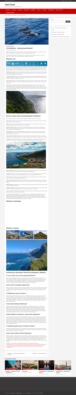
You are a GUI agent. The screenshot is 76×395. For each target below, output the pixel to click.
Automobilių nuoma (10, 12)
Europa (7, 368)
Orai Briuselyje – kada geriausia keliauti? (57, 34)
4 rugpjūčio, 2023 (9, 50)
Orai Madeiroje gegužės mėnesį (11, 344)
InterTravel (10, 4)
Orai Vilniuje (7, 382)
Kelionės (8, 46)
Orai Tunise (7, 388)
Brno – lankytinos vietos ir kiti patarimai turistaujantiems (60, 36)
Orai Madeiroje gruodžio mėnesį (22, 344)
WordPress (41, 393)
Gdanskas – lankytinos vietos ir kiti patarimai (58, 27)
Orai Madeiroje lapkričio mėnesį (42, 344)
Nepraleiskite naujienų (11, 358)
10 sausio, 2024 (25, 372)
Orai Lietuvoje (7, 380)
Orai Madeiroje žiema (9, 347)
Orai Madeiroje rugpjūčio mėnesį (29, 345)
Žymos (66, 0)
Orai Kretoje (24, 388)
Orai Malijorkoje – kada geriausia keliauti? (39, 353)
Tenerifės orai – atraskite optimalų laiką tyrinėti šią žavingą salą (16, 354)
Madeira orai (10, 343)
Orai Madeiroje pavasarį (20, 345)
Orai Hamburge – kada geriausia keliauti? (58, 32)
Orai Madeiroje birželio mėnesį (33, 343)
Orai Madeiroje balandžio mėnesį (23, 343)
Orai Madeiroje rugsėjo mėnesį (39, 345)
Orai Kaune (52, 30)
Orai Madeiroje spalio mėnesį (20, 346)
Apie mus (69, 0)
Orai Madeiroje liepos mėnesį (11, 345)
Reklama (62, 0)
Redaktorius (14, 50)
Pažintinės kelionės (12, 368)
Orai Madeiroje (15, 343)
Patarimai (12, 46)
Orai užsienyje (28, 368)
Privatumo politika (19, 393)
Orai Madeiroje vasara (29, 346)
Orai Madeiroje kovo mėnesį (31, 344)
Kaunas (24, 368)
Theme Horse (28, 393)
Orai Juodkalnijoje (25, 385)
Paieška (52, 19)
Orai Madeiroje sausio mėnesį (11, 346)
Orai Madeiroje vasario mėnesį (38, 346)
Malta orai (23, 380)
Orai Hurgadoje (24, 382)
